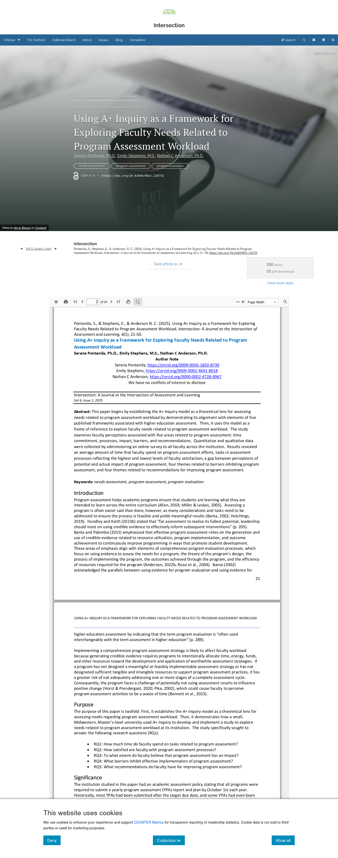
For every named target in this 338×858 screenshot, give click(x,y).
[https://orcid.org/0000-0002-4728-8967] (185, 377)
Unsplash (40, 228)
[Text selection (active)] (137, 302)
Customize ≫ (171, 840)
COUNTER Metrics (149, 822)
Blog (119, 40)
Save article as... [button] (168, 264)
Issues (103, 40)
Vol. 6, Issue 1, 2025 (89, 108)
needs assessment (92, 166)
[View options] (56, 302)
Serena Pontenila (94, 155)
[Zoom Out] (238, 302)
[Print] (65, 302)
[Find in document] (285, 302)
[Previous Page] (82, 301)
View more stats (280, 283)
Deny (54, 840)
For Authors (36, 40)
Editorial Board (64, 40)
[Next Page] (111, 301)
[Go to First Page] (75, 301)
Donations (137, 40)
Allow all (285, 840)
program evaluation (170, 166)
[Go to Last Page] (118, 301)
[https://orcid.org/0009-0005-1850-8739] (183, 365)
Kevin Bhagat (22, 228)
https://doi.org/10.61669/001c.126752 (133, 175)
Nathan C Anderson (180, 155)
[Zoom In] (243, 302)
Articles (9, 40)
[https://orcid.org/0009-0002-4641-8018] (181, 371)
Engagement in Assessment (106, 97)
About (87, 40)
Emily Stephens (136, 155)
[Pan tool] (127, 302)
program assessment (130, 166)
